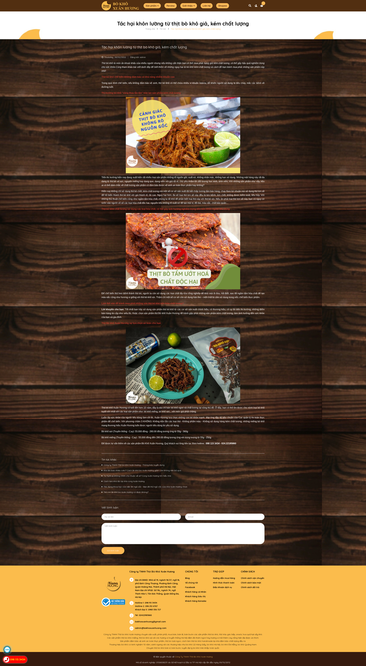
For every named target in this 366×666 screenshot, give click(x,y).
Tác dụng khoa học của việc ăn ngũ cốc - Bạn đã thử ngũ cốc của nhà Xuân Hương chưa (145, 486)
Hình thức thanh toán (223, 582)
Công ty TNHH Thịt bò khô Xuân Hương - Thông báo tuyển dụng (134, 465)
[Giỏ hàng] (262, 6)
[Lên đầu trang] (307, 659)
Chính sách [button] (248, 571)
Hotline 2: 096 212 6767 (146, 606)
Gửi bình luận (113, 550)
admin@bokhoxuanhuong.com (150, 628)
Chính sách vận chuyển (252, 578)
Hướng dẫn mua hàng (224, 578)
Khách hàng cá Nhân (195, 592)
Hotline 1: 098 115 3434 (146, 602)
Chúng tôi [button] (191, 571)
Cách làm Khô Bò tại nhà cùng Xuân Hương (124, 481)
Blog (187, 578)
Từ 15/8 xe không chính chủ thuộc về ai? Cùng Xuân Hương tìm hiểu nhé (137, 476)
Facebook (190, 587)
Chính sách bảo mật (251, 582)
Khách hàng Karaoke (195, 601)
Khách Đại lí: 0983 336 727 (145, 609)
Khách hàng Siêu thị (195, 596)
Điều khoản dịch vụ (222, 587)
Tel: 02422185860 (143, 615)
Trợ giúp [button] (218, 571)
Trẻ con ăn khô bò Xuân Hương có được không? (126, 492)
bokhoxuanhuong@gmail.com (150, 621)
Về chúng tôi (191, 582)
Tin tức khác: (109, 459)
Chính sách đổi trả (250, 587)
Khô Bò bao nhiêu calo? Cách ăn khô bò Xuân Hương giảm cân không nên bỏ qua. (142, 470)
